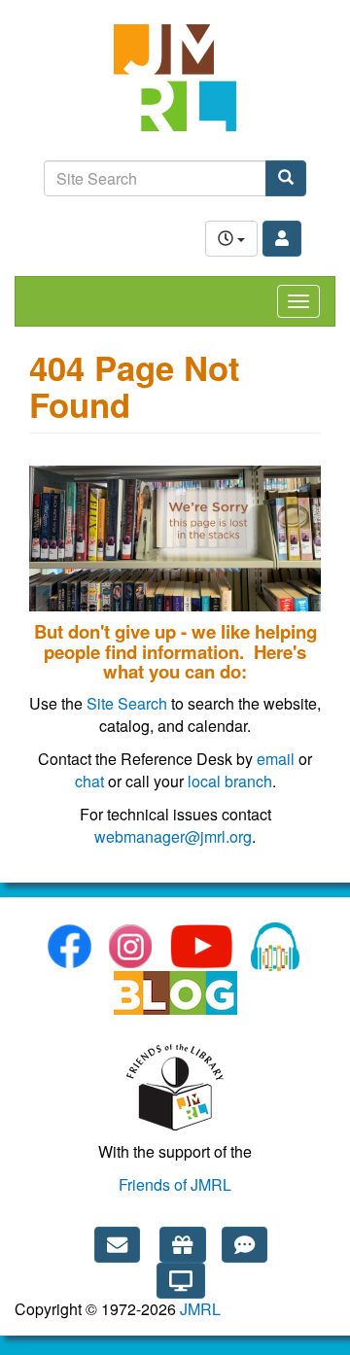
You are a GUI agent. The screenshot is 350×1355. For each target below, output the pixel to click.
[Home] (175, 87)
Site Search (127, 703)
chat (89, 781)
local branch (230, 781)
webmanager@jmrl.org (173, 836)
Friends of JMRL (175, 1184)
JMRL (200, 1309)
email (276, 758)
